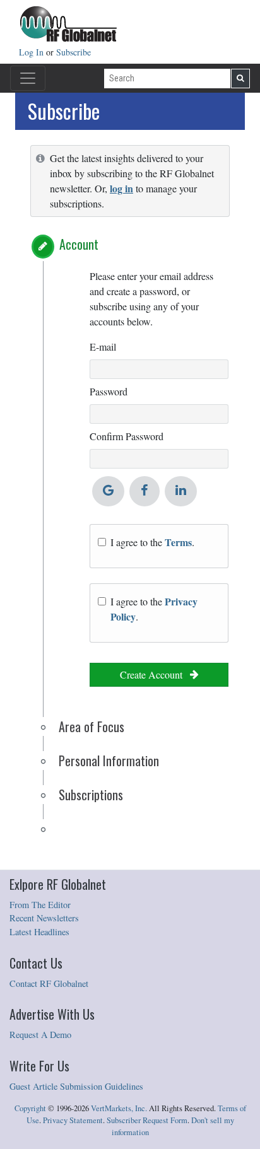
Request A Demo (40, 1035)
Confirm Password (126, 436)
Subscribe (73, 52)
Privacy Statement (73, 1120)
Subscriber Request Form (147, 1120)
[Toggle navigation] (27, 78)
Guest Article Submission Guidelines (76, 1086)
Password (108, 391)
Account (78, 244)
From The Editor (40, 905)
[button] (43, 247)
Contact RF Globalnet (48, 983)
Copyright (30, 1108)
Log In (32, 52)
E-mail (103, 346)
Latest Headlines (39, 932)
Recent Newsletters (44, 918)
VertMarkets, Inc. (119, 1108)
